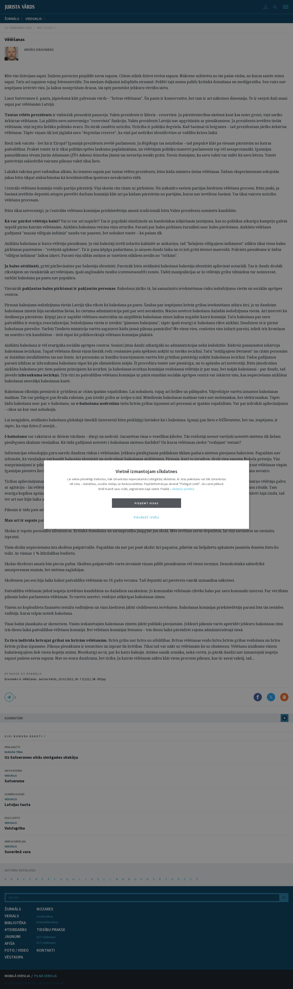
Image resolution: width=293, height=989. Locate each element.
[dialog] (146, 494)
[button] (146, 517)
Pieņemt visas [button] (147, 503)
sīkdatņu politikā (183, 489)
